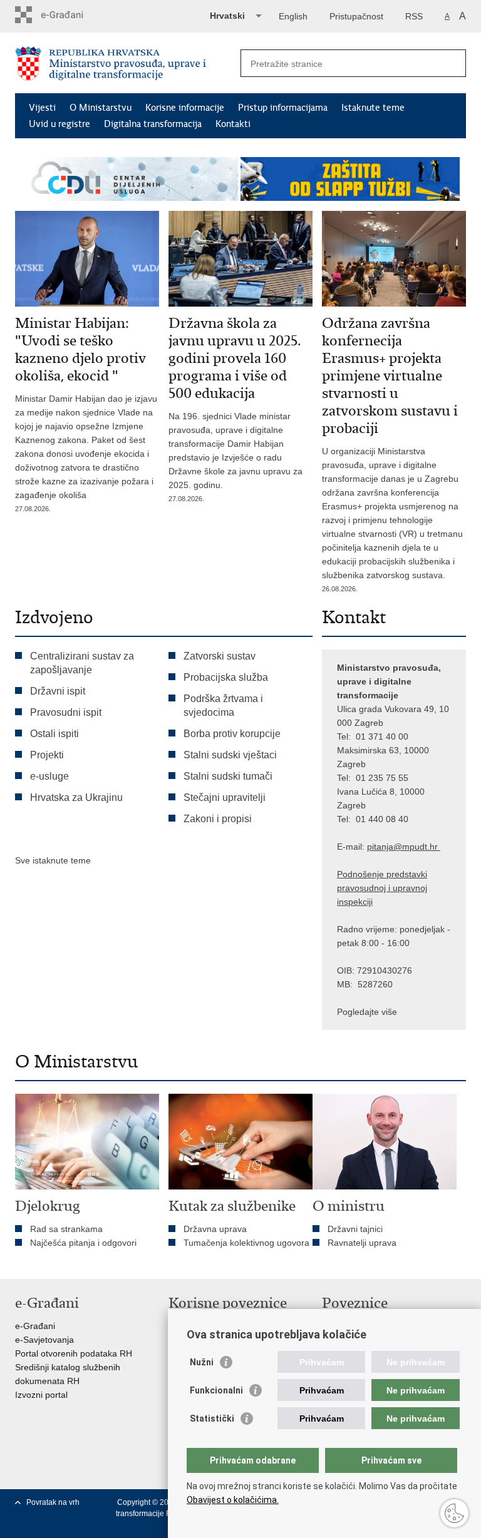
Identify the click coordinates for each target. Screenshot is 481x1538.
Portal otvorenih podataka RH (73, 1353)
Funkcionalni (216, 1390)
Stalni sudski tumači (228, 776)
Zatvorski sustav (220, 656)
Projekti (47, 755)
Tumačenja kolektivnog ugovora (246, 1243)
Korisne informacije (184, 107)
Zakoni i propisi (218, 818)
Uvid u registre (59, 124)
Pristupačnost (356, 16)
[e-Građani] (68, 14)
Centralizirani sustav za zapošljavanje (82, 663)
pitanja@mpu (393, 847)
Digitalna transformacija (153, 124)
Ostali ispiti (54, 733)
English (293, 16)
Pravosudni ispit (65, 712)
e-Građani (35, 1326)
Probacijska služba (226, 677)
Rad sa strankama (66, 1229)
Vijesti (42, 107)
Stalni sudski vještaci (231, 755)
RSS (414, 16)
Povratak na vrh (53, 1502)
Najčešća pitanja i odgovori (83, 1243)
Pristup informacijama (283, 107)
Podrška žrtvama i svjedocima (223, 705)
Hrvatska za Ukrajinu (76, 797)
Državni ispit (57, 691)
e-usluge (49, 776)
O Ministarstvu (101, 107)
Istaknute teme (373, 107)
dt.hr (429, 847)
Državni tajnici (355, 1229)
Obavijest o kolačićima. (233, 1500)
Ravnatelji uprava (362, 1243)
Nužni (202, 1362)
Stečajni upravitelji (225, 797)
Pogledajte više (367, 1012)
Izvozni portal (41, 1395)
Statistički (212, 1418)
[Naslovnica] (127, 63)
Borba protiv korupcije (232, 733)
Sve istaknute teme (53, 860)
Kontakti (233, 124)
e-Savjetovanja (44, 1340)
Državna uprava (215, 1229)
